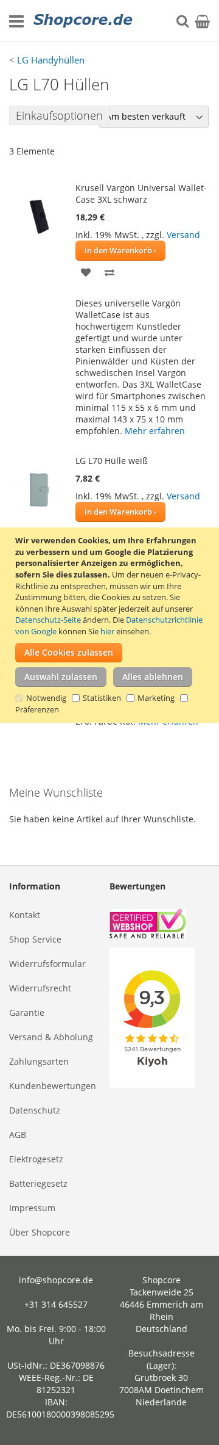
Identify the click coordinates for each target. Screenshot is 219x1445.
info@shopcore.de (56, 1280)
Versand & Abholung (51, 1037)
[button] (86, 271)
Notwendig (46, 697)
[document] (111, 625)
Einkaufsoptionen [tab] (59, 115)
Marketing (156, 697)
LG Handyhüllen (51, 60)
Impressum (32, 1208)
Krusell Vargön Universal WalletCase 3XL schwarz (141, 193)
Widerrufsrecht (40, 988)
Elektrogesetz (36, 1159)
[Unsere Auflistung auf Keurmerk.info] (159, 925)
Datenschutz (34, 1110)
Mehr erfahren (155, 430)
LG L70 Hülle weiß (111, 460)
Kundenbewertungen (52, 1086)
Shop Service (35, 939)
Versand (183, 235)
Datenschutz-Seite (48, 619)
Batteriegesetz (38, 1183)
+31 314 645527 (56, 1304)
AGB (17, 1134)
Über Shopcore (39, 1232)
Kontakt (24, 915)
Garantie (26, 1012)
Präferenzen (37, 709)
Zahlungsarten (39, 1061)
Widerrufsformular (47, 963)
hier (107, 631)
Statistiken (102, 697)
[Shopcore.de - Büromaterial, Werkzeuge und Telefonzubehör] (83, 21)
